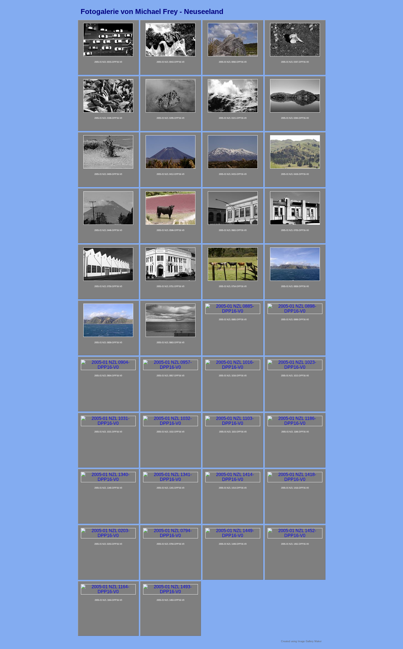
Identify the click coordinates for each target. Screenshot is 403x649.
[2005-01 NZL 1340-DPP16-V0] (108, 479)
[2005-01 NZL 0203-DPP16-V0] (108, 535)
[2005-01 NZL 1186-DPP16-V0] (295, 423)
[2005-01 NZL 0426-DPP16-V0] (295, 167)
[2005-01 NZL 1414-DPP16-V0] (232, 479)
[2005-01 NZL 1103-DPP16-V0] (232, 423)
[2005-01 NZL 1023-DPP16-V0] (295, 367)
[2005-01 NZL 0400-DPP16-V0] (108, 167)
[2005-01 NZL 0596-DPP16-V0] (170, 223)
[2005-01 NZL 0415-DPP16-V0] (233, 167)
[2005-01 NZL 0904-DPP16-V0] (108, 367)
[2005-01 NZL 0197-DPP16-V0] (295, 55)
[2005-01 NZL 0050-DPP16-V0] (233, 55)
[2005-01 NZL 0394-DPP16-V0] (295, 111)
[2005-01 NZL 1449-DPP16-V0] (232, 535)
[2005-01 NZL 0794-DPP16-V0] (170, 535)
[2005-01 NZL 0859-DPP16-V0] (108, 335)
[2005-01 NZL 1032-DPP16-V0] (170, 423)
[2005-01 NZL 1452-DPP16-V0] (295, 535)
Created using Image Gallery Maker (301, 641)
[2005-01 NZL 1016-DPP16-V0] (232, 367)
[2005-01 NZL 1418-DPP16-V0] (295, 479)
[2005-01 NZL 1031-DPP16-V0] (108, 423)
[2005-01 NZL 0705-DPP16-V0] (295, 223)
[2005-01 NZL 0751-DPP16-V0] (170, 279)
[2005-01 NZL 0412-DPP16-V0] (170, 167)
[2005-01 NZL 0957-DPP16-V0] (170, 367)
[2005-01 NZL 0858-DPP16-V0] (295, 279)
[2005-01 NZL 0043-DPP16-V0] (170, 55)
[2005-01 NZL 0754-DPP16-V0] (233, 279)
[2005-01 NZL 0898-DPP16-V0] (295, 311)
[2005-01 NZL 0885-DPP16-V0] (232, 311)
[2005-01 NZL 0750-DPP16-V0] (108, 279)
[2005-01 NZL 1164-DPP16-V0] (108, 591)
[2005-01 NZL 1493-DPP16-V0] (170, 591)
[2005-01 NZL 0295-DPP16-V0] (170, 111)
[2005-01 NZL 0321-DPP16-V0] (233, 111)
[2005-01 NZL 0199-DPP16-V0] (108, 111)
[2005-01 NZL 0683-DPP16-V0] (233, 223)
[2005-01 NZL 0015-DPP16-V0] (108, 55)
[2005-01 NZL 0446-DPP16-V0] (108, 223)
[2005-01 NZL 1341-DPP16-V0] (170, 479)
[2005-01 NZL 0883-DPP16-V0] (170, 335)
